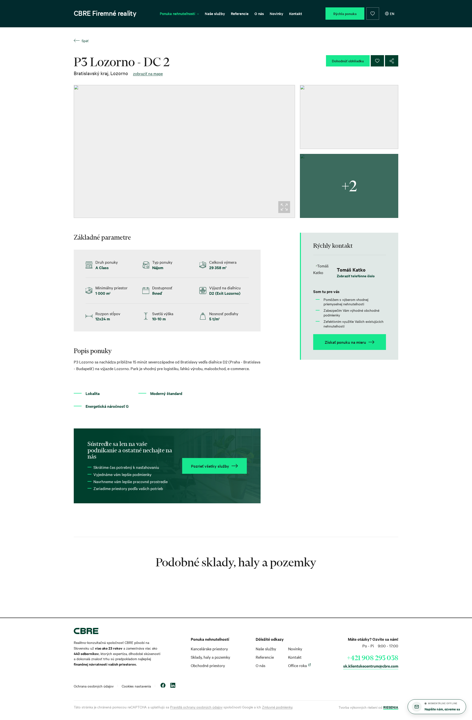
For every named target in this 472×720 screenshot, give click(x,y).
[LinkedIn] (173, 685)
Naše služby (215, 13)
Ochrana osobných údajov (94, 686)
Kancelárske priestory (209, 648)
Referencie (240, 13)
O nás (259, 13)
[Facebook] (163, 685)
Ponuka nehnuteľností (177, 13)
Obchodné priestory (208, 665)
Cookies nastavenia (136, 686)
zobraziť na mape (148, 73)
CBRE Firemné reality (105, 13)
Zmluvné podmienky (277, 706)
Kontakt (295, 13)
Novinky (276, 13)
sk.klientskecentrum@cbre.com (370, 666)
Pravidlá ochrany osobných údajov (196, 706)
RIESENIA (390, 707)
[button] (437, 706)
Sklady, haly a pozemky (210, 657)
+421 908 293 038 (372, 658)
